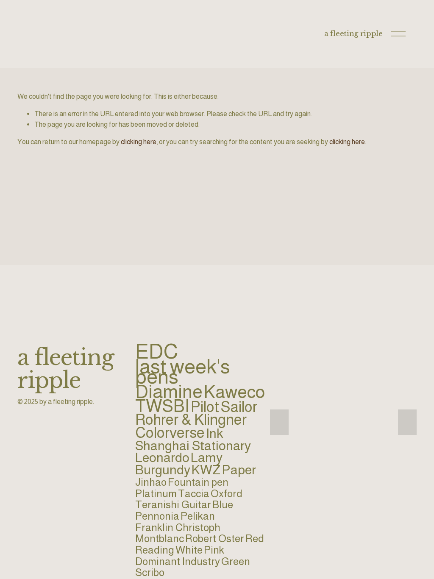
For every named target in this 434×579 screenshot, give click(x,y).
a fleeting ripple (353, 33)
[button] (279, 422)
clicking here (138, 141)
